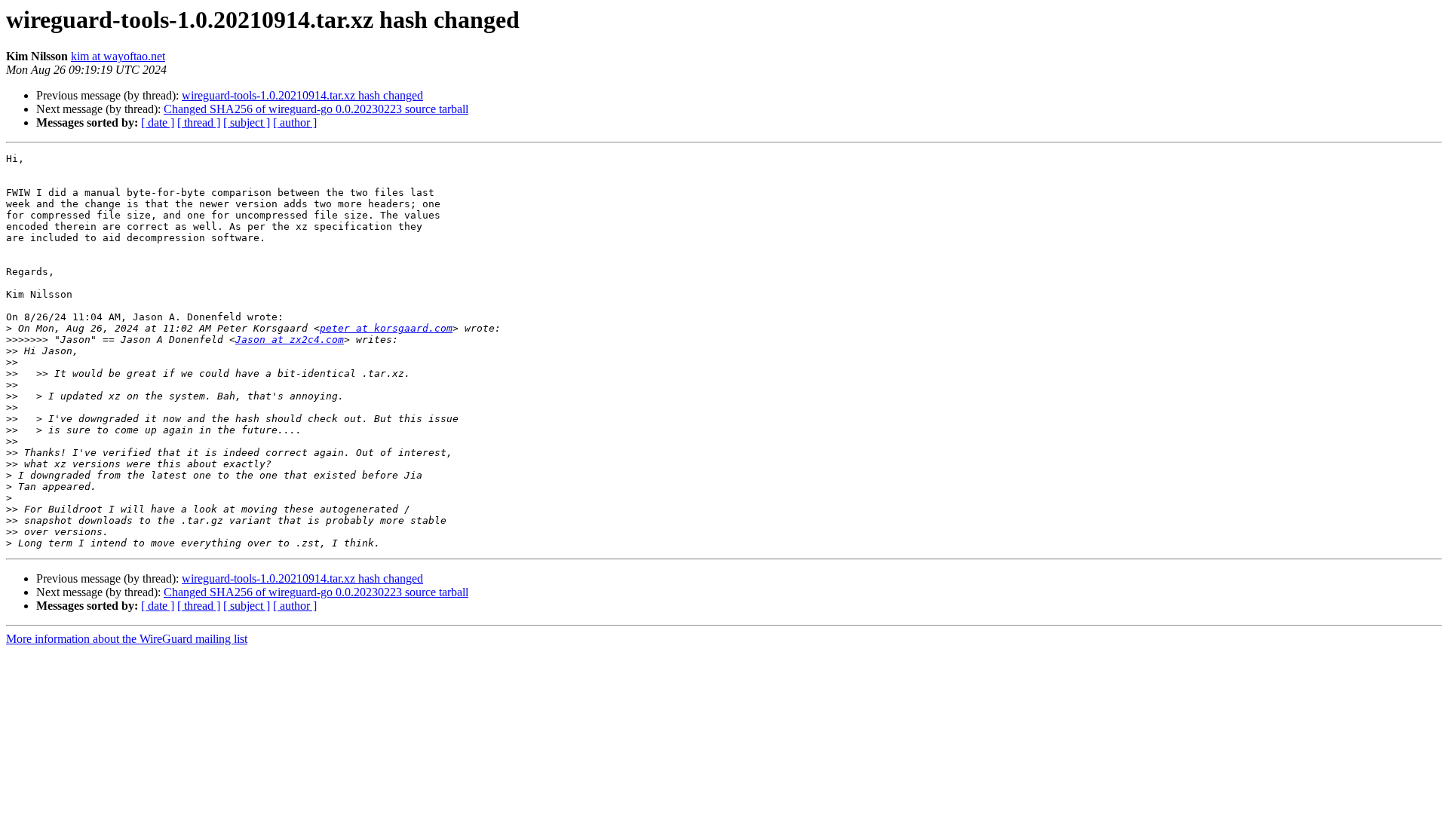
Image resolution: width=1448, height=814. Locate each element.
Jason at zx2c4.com (289, 339)
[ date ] (157, 122)
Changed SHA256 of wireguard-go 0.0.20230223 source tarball (316, 109)
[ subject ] (246, 122)
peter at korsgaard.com (386, 328)
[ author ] (295, 122)
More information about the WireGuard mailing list (126, 638)
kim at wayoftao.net (118, 56)
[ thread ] (198, 122)
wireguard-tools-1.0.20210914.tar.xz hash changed (302, 95)
